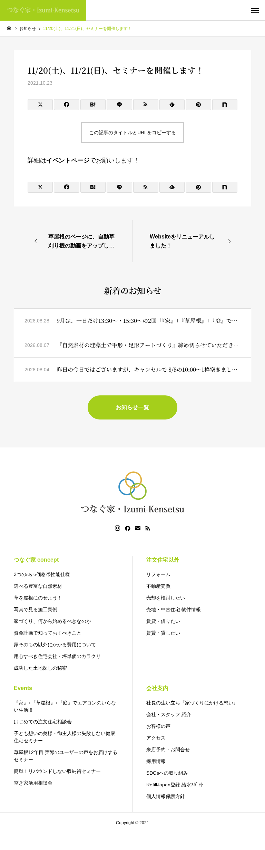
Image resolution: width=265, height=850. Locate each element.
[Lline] (119, 104)
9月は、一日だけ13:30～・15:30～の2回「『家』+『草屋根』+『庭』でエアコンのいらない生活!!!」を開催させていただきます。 (149, 321)
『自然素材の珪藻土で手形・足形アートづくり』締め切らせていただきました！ (149, 345)
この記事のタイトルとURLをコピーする (132, 132)
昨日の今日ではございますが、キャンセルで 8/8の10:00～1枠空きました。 (149, 369)
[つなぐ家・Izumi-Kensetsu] (43, 10)
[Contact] (137, 528)
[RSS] (147, 528)
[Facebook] (127, 528)
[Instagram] (117, 528)
